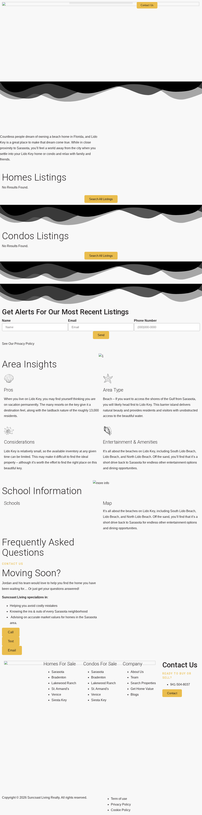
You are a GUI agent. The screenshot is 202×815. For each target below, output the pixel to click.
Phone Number (145, 320)
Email (72, 320)
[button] (101, 3)
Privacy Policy (24, 343)
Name (6, 320)
